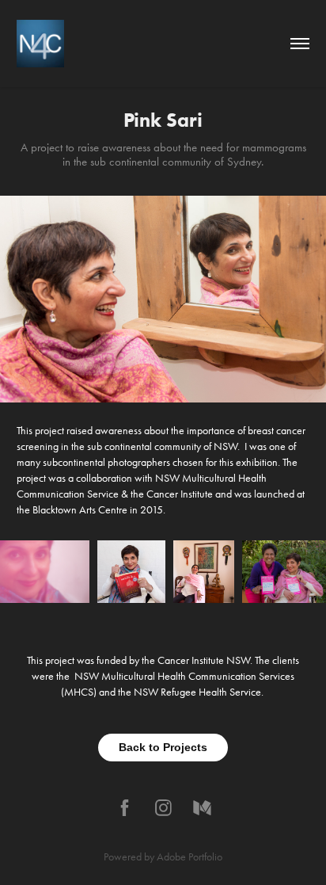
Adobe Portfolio (189, 857)
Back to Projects (163, 747)
